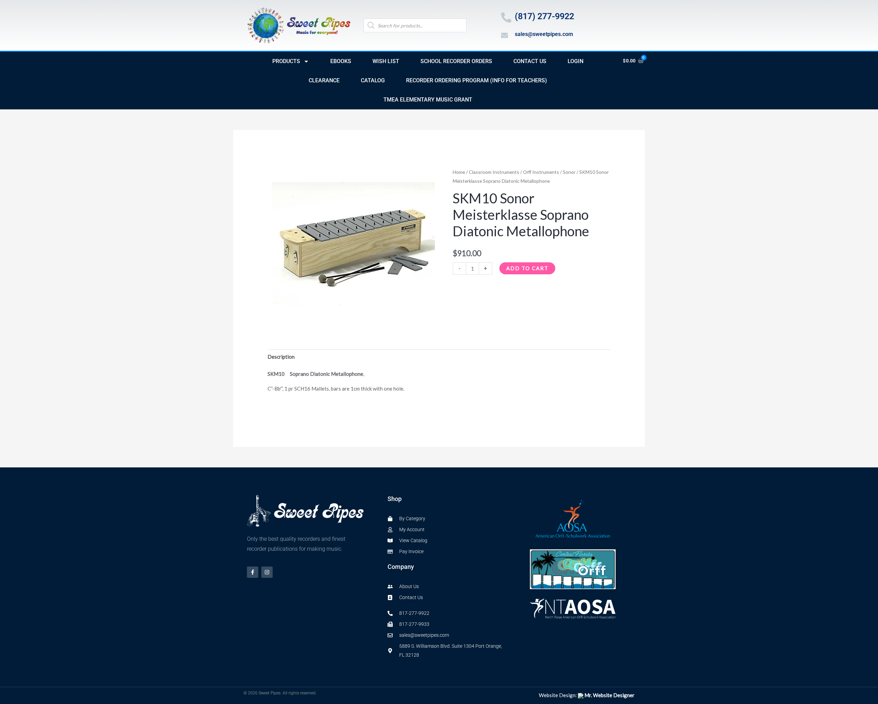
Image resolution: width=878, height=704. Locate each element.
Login (575, 61)
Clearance (324, 80)
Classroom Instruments (494, 172)
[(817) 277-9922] (506, 17)
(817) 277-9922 (544, 16)
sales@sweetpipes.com (544, 34)
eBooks (340, 61)
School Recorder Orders (456, 61)
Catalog (373, 80)
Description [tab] (281, 357)
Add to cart (527, 268)
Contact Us (529, 61)
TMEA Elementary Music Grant (427, 99)
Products (286, 61)
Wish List (385, 61)
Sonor (569, 172)
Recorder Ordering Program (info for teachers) (476, 80)
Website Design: (586, 695)
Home (459, 172)
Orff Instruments (541, 172)
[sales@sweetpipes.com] (504, 35)
